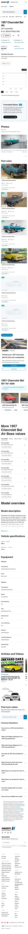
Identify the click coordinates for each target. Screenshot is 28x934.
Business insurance (5, 877)
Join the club (17, 856)
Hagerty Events (18, 879)
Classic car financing (6, 879)
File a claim (4, 858)
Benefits (16, 861)
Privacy (16, 915)
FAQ (15, 913)
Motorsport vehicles (5, 872)
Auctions (3, 893)
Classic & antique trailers (6, 868)
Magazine (16, 865)
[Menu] (26, 2)
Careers (16, 901)
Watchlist (11, 6)
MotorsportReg (4, 915)
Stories (3, 905)
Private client (4, 875)
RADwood (17, 889)
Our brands (17, 899)
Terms (16, 917)
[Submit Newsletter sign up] (24, 842)
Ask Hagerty (17, 859)
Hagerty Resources (5, 914)
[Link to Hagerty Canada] (5, 922)
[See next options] (26, 439)
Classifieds (4, 894)
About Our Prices (17, 802)
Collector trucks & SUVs (6, 866)
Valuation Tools (14, 2)
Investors (16, 906)
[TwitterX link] (5, 832)
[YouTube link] (10, 832)
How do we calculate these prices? (10, 95)
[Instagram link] (8, 832)
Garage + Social (5, 912)
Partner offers (17, 863)
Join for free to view (6, 42)
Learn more (14, 369)
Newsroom (17, 903)
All (2, 907)
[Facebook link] (2, 832)
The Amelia (17, 880)
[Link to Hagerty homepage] (8, 829)
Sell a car (3, 896)
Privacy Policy (23, 845)
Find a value (4, 6)
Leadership (17, 897)
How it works (4, 898)
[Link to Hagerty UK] (7, 922)
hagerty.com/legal (19, 811)
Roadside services (18, 872)
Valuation (16, 858)
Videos (3, 903)
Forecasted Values (19, 808)
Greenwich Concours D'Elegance (19, 885)
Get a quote (14, 365)
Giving (16, 908)
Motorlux (16, 887)
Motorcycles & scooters (6, 870)
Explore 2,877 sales (7, 335)
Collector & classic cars (6, 865)
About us (16, 896)
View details (4, 189)
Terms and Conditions (7, 847)
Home (16, 894)
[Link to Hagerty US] (2, 922)
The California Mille (18, 882)
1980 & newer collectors (6, 863)
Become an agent (5, 886)
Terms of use (7, 928)
